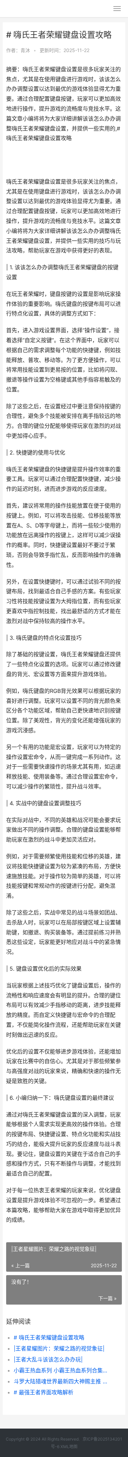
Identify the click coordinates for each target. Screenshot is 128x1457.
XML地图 (68, 1446)
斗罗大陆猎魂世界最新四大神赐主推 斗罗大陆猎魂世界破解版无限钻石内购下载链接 (62, 1381)
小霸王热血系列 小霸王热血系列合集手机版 (62, 1370)
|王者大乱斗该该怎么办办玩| (48, 1359)
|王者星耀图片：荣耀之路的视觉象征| (59, 1348)
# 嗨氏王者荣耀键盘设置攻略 (49, 1337)
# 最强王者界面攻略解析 (43, 1392)
